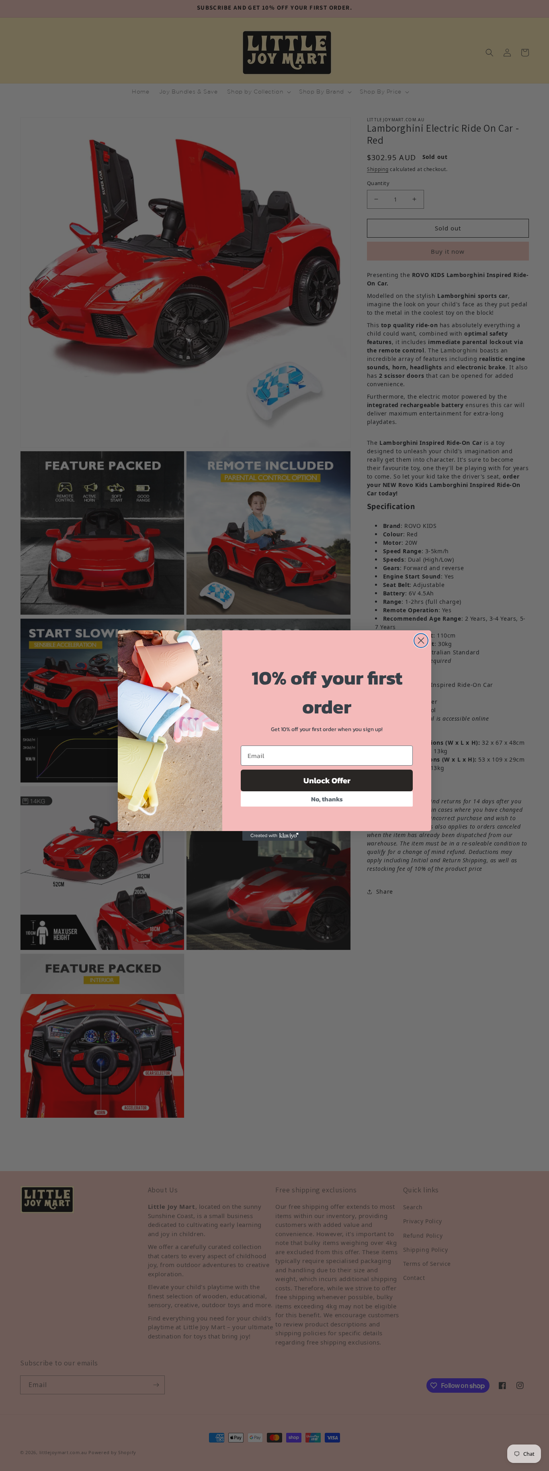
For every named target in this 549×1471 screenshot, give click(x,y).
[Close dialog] (421, 641)
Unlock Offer (326, 780)
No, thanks (327, 799)
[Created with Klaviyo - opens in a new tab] (274, 836)
